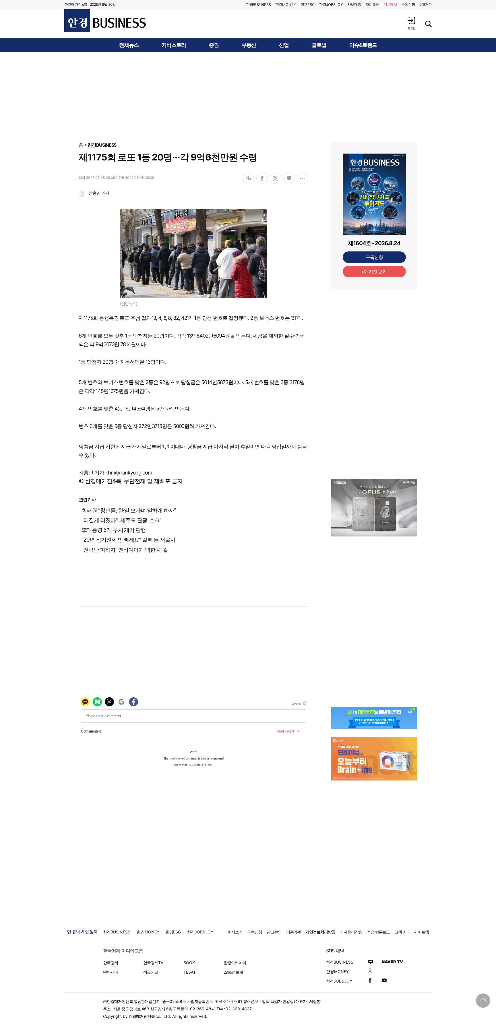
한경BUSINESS (102, 145)
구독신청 (408, 4)
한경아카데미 (235, 962)
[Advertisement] (248, 97)
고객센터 (401, 931)
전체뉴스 (129, 45)
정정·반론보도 (378, 931)
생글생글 (150, 972)
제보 (390, 4)
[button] (411, 23)
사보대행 (354, 4)
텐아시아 (110, 972)
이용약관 (293, 931)
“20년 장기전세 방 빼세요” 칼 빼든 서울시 (128, 539)
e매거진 (425, 4)
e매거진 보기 (374, 271)
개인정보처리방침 (320, 931)
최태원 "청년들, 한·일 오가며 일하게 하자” (129, 510)
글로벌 (319, 45)
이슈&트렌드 (363, 45)
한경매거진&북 (75, 4)
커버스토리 (174, 45)
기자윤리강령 (351, 931)
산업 (284, 45)
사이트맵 (421, 931)
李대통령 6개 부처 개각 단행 (114, 530)
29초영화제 (233, 972)
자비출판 (372, 4)
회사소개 (235, 931)
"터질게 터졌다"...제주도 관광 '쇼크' (121, 520)
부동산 (249, 45)
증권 (214, 45)
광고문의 (274, 931)
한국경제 (110, 962)
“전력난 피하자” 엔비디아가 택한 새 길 (125, 550)
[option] (374, 507)
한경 (258, 4)
